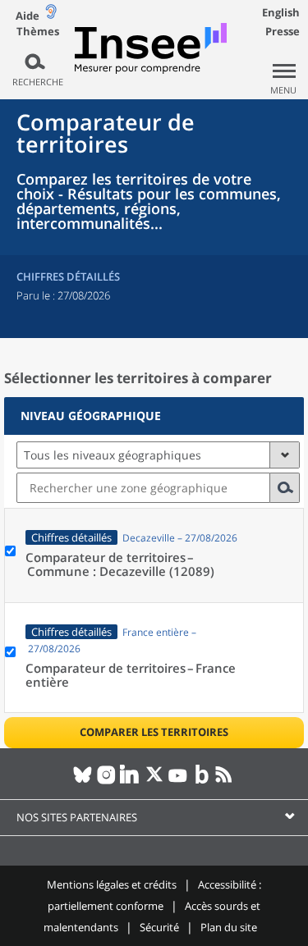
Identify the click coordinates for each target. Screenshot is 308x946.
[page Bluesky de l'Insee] (82, 781)
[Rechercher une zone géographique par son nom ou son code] (285, 488)
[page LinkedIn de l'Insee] (130, 781)
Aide (27, 15)
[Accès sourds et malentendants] (51, 15)
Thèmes (37, 31)
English (281, 12)
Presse (282, 31)
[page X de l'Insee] (154, 781)
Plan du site (228, 927)
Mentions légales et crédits (112, 884)
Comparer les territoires (154, 731)
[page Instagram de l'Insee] (106, 781)
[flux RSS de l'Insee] (225, 781)
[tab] (154, 416)
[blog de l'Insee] (201, 781)
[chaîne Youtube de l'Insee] (178, 781)
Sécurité (159, 927)
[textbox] (143, 488)
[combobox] (158, 488)
